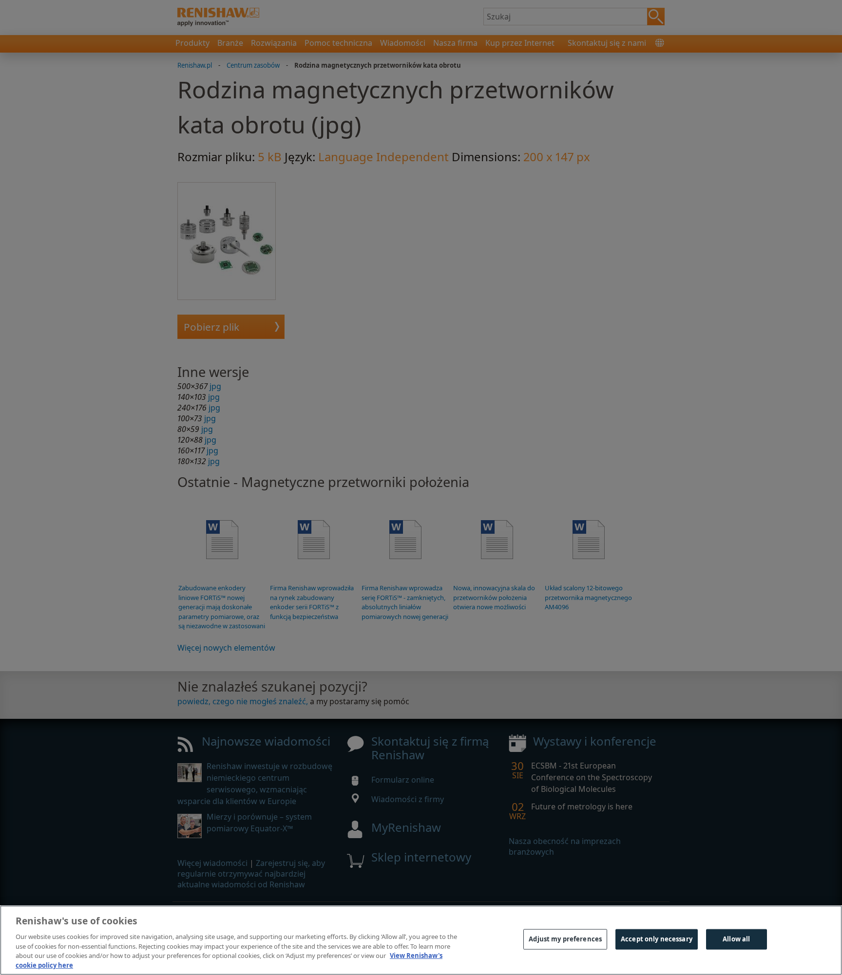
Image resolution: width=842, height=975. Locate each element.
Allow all (736, 939)
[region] (421, 940)
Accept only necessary (656, 939)
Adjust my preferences (565, 939)
